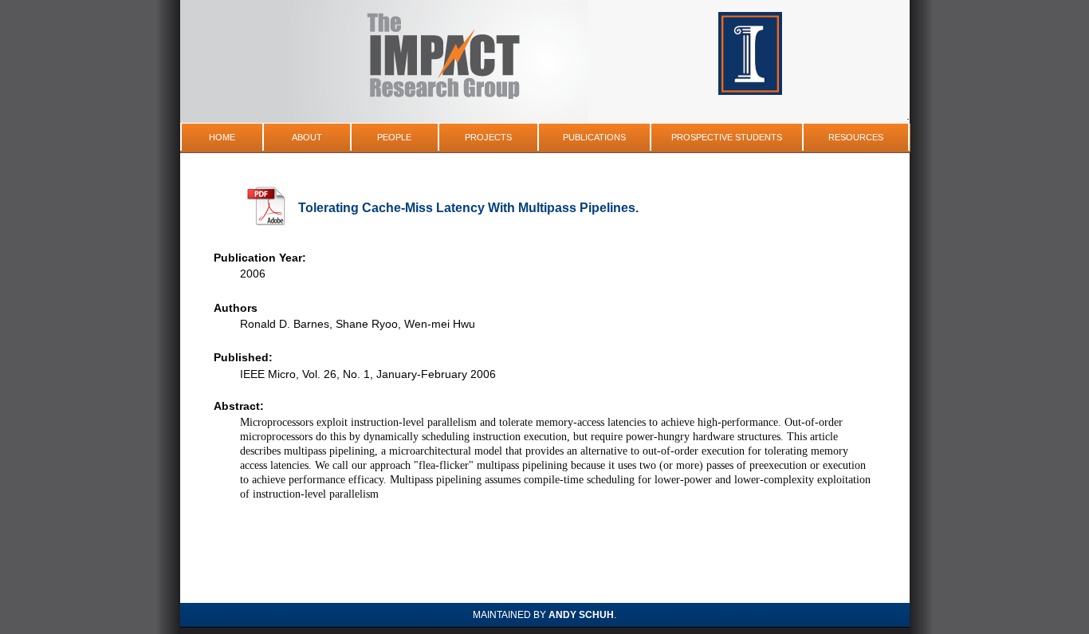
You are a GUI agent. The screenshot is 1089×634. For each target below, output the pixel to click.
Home (222, 137)
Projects (488, 137)
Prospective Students (726, 137)
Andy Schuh (581, 614)
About (307, 137)
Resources (855, 137)
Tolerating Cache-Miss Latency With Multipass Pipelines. (468, 208)
